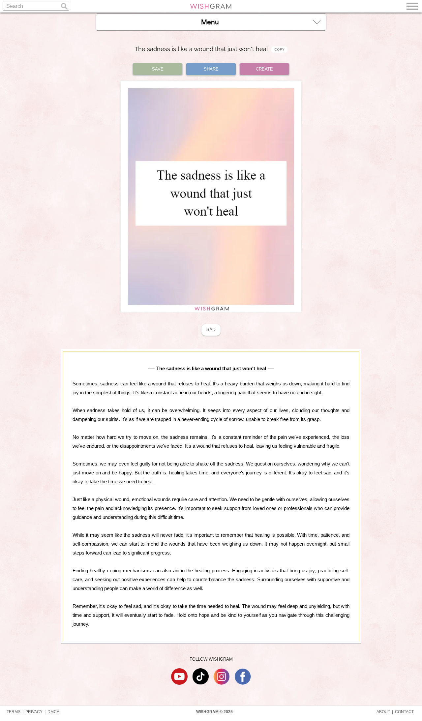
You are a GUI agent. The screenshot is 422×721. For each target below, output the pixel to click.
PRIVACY (34, 711)
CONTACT (404, 711)
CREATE (264, 69)
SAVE (158, 69)
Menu (210, 22)
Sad (211, 329)
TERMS (13, 711)
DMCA (53, 711)
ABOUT (383, 711)
